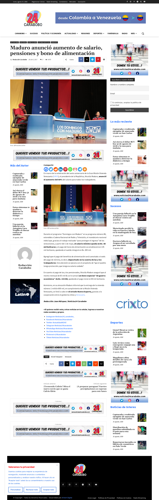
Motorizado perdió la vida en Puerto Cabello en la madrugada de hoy (124, 230)
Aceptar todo (48, 490)
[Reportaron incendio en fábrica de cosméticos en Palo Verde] (142, 445)
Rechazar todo (32, 490)
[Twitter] (51, 169)
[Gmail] (75, 169)
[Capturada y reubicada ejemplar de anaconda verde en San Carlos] (34, 175)
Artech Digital (67, 498)
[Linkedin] (60, 169)
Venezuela (80, 295)
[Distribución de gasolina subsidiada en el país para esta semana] (142, 430)
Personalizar (16, 490)
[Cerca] (57, 465)
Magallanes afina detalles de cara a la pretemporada (122, 360)
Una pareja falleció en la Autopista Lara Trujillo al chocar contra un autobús (21, 229)
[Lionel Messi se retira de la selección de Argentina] (142, 333)
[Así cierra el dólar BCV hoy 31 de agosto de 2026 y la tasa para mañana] (34, 192)
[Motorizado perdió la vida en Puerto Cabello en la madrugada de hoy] (142, 231)
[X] (140, 1)
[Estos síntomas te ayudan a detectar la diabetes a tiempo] (34, 209)
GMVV (55, 176)
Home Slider (32, 42)
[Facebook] (127, 1)
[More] (104, 59)
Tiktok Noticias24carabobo (57, 337)
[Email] (101, 363)
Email (112, 93)
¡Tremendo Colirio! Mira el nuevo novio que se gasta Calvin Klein (57, 388)
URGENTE (54, 42)
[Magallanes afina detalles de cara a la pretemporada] (142, 360)
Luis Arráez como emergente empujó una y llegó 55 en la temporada (124, 346)
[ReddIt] (95, 363)
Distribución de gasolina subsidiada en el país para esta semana (124, 430)
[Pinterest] (134, 1)
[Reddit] (56, 169)
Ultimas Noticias (44, 42)
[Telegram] (137, 1)
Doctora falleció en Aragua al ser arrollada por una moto (124, 243)
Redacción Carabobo (20, 59)
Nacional (23, 42)
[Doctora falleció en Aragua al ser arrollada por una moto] (142, 244)
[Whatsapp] (70, 169)
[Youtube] (144, 1)
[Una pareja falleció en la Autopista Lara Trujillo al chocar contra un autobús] (34, 226)
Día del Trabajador (56, 357)
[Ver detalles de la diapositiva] (134, 319)
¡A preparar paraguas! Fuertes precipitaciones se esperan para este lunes (92, 388)
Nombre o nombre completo (122, 84)
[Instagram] (130, 1)
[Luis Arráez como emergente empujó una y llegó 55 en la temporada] (142, 345)
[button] (143, 33)
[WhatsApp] (84, 363)
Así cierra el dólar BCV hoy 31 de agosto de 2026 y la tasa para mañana (21, 194)
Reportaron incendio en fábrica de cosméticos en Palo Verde (124, 444)
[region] (32, 479)
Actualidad (14, 42)
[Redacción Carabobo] (25, 254)
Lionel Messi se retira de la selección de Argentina (123, 332)
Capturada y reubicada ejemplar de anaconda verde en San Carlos (20, 177)
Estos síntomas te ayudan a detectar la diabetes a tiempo (21, 211)
